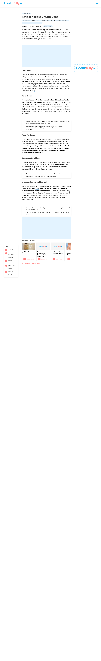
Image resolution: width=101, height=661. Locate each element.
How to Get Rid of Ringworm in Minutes (12, 267)
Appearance (26, 13)
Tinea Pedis (26, 20)
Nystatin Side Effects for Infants (12, 261)
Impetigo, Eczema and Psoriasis (32, 23)
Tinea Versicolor (47, 20)
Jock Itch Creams (12, 249)
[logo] (86, 68)
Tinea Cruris (36, 20)
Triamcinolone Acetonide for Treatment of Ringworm (11, 255)
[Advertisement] (46, 56)
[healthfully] (13, 3)
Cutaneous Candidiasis (61, 20)
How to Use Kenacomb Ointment (10, 273)
